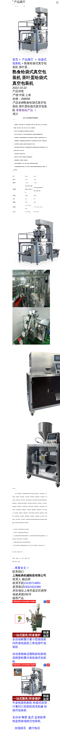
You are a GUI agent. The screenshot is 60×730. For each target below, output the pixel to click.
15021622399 (32, 586)
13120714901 (32, 583)
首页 (15, 59)
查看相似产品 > (26, 110)
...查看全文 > (20, 567)
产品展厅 (27, 59)
